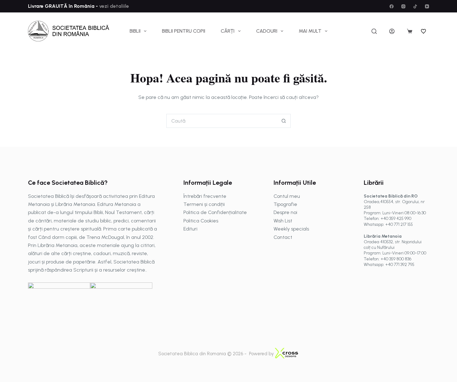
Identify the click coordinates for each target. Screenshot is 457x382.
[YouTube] (427, 6)
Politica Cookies (200, 221)
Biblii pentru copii (183, 31)
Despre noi (285, 212)
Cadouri (266, 31)
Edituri (190, 229)
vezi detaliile (113, 6)
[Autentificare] (392, 31)
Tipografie (285, 204)
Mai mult (310, 31)
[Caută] (374, 31)
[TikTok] (415, 6)
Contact (283, 237)
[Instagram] (403, 6)
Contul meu (287, 196)
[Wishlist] (423, 31)
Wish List (283, 221)
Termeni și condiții (204, 204)
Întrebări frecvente (204, 196)
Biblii (135, 31)
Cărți (227, 31)
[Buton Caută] (284, 121)
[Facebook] (392, 6)
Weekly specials (291, 229)
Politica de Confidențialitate (215, 212)
